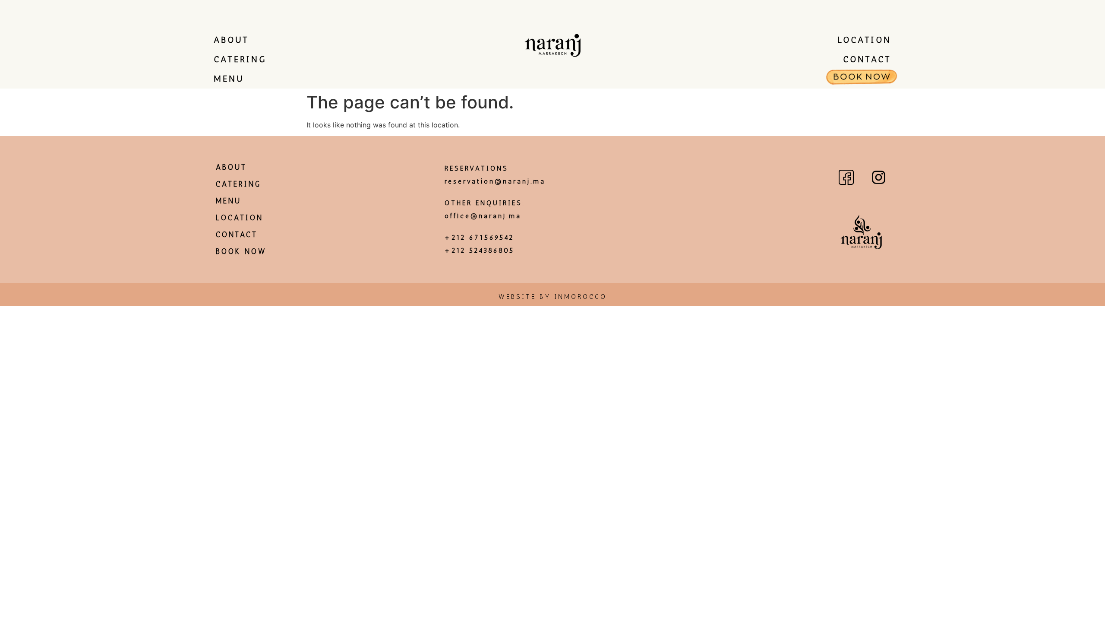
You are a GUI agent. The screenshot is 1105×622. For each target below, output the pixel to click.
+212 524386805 (480, 250)
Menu (229, 78)
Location (864, 40)
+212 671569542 (479, 237)
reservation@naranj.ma (495, 181)
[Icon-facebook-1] (846, 177)
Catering (240, 59)
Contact (867, 59)
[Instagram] (878, 177)
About (231, 40)
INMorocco (580, 297)
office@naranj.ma (483, 216)
